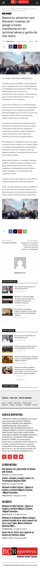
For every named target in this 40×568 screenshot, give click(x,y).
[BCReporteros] (3, 41)
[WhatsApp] (25, 47)
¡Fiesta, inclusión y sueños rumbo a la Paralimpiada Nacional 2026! (18, 479)
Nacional (9, 13)
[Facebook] (11, 47)
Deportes (5, 484)
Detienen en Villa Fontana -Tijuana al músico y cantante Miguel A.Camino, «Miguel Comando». (26, 358)
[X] (15, 47)
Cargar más (19, 380)
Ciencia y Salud (6, 314)
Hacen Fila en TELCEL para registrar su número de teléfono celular (18, 533)
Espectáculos (7, 495)
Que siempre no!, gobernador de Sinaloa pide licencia (18, 470)
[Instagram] (10, 457)
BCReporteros (10, 41)
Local (8, 9)
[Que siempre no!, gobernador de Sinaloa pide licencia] (7, 289)
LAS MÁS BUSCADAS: (9, 243)
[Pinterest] (20, 47)
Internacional (7, 529)
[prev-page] (3, 321)
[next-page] (6, 321)
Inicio (3, 9)
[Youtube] (21, 457)
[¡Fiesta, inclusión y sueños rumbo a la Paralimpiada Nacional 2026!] (7, 349)
